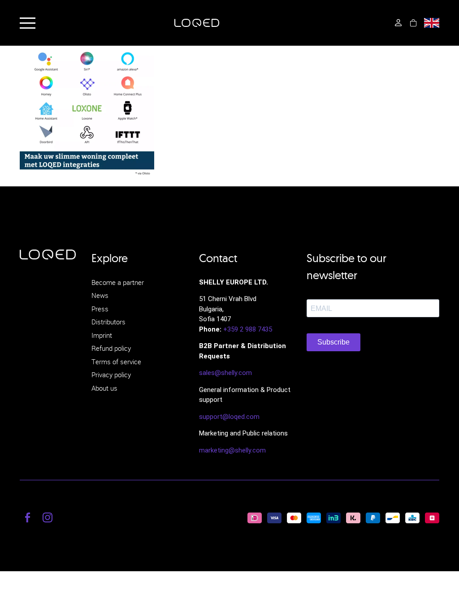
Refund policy (111, 348)
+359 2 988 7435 (247, 329)
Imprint (101, 335)
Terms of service (116, 361)
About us (104, 388)
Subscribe (333, 342)
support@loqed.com (229, 417)
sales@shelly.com (225, 373)
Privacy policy (111, 374)
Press (99, 308)
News (99, 295)
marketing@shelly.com (232, 450)
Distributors (108, 321)
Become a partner (117, 282)
